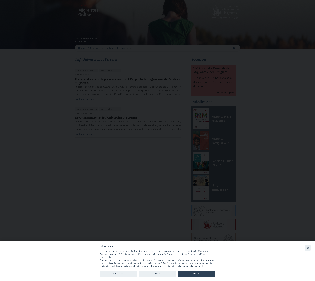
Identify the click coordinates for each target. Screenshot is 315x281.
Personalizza (118, 273)
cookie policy (188, 266)
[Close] (308, 248)
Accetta (196, 273)
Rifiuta (157, 273)
